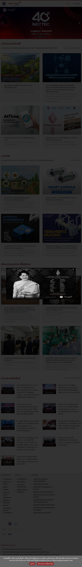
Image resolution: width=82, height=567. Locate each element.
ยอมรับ (32, 564)
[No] (79, 561)
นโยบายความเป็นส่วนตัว (45, 564)
